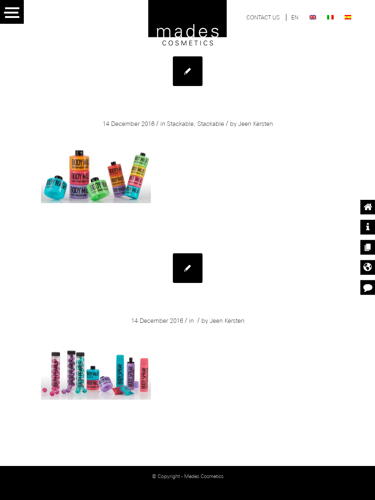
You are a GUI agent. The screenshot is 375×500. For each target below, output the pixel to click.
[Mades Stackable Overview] (188, 268)
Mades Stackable (187, 107)
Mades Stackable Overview (187, 304)
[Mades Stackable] (188, 71)
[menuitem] (263, 18)
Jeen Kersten (255, 124)
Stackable (180, 124)
